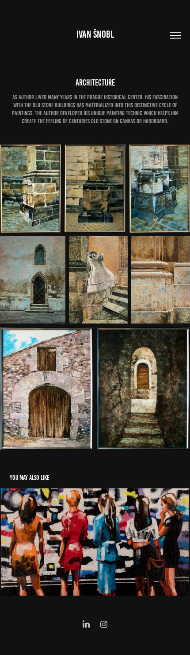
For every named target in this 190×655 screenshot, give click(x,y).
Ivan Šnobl (95, 34)
